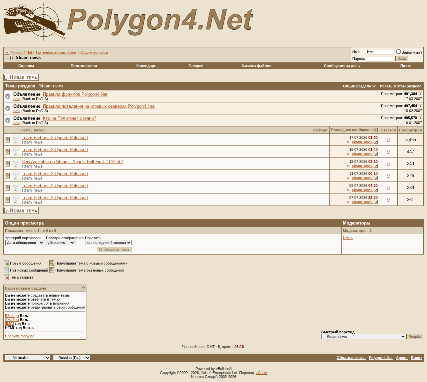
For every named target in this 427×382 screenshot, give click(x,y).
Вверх (416, 358)
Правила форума (19, 336)
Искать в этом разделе (400, 86)
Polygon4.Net (381, 358)
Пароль (358, 59)
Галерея (195, 66)
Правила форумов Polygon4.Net (75, 94)
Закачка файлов (257, 66)
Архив (402, 358)
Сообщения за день (342, 66)
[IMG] (9, 324)
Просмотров (410, 130)
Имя (356, 52)
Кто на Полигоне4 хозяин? (69, 118)
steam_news (32, 142)
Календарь (146, 66)
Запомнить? (412, 52)
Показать (93, 238)
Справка (26, 66)
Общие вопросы (94, 52)
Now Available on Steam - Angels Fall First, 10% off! (72, 161)
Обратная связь (351, 358)
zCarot (261, 373)
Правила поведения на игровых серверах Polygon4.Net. (99, 106)
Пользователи (84, 66)
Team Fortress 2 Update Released (55, 137)
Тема (26, 130)
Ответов (388, 130)
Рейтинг (320, 130)
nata (16, 99)
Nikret (348, 238)
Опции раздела (357, 86)
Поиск (406, 66)
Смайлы (12, 320)
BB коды (12, 316)
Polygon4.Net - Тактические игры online (43, 52)
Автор (39, 130)
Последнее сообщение (352, 130)
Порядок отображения (64, 238)
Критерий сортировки (23, 238)
